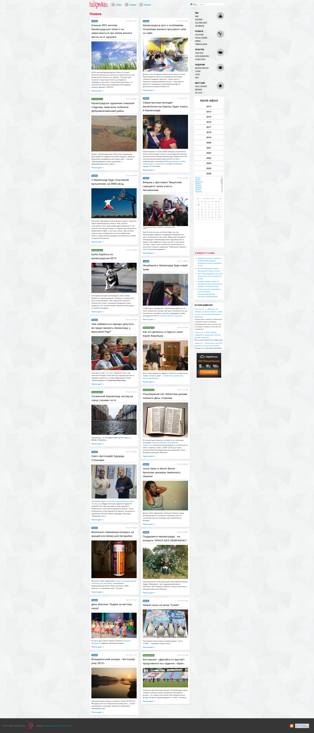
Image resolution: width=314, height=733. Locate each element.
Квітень (198, 184)
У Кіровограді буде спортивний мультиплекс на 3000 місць (110, 181)
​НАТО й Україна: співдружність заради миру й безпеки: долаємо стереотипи (208, 334)
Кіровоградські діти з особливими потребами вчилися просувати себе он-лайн (164, 29)
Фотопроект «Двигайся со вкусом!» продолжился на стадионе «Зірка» (164, 661)
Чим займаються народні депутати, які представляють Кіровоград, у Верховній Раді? (112, 327)
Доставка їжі (199, 26)
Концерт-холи (200, 59)
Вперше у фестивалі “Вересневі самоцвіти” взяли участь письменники (162, 186)
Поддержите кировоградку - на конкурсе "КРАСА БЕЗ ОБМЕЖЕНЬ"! (165, 538)
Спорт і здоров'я (201, 86)
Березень (199, 182)
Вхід (194, 4)
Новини (133, 4)
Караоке (198, 41)
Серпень (198, 192)
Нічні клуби (199, 34)
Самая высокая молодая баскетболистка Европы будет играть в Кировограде (165, 106)
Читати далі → (97, 90)
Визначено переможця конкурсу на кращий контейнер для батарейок (112, 534)
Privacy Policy (66, 725)
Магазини (198, 89)
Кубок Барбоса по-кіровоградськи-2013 (103, 256)
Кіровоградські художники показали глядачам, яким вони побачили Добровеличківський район (112, 107)
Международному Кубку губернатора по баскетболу (164, 162)
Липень (198, 190)
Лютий (197, 180)
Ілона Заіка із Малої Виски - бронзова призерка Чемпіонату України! (162, 472)
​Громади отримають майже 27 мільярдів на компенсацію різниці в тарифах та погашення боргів (210, 283)
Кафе (196, 16)
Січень (198, 178)
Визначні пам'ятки (202, 68)
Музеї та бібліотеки (202, 56)
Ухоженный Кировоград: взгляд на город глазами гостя (112, 398)
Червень (198, 188)
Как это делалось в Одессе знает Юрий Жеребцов (163, 333)
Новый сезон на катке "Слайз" (161, 605)
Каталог (147, 4)
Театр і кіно (199, 53)
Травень (198, 186)
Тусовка (109, 373)
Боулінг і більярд (201, 38)
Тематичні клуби (201, 44)
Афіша (119, 4)
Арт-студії (198, 93)
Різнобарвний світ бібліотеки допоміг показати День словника (165, 396)
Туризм (197, 71)
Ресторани (198, 19)
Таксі (197, 77)
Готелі (197, 74)
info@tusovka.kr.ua (51, 725)
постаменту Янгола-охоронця (170, 315)
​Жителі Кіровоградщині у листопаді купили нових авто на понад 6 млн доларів (210, 276)
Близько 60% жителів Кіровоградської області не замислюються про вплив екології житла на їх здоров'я (111, 31)
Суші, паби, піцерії (201, 22)
